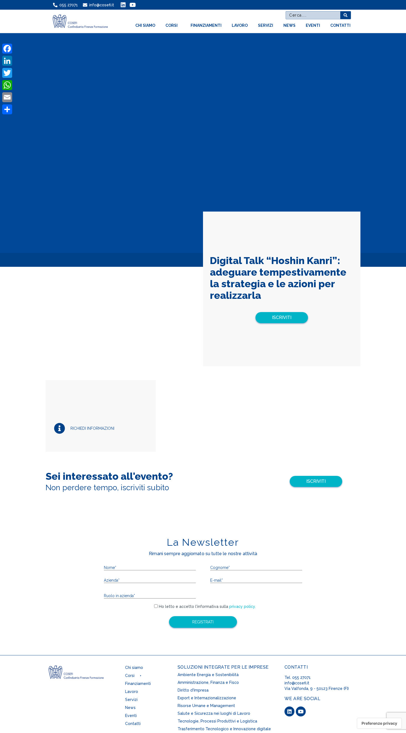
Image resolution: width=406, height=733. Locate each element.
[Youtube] (301, 711)
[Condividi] (7, 109)
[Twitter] (7, 73)
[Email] (7, 97)
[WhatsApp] (7, 85)
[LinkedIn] (7, 61)
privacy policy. (242, 606)
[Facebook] (7, 49)
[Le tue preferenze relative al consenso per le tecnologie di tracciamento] (379, 723)
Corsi (171, 25)
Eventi (313, 25)
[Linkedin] (289, 711)
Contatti (340, 25)
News (289, 25)
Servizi (265, 25)
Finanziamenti (206, 25)
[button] (281, 317)
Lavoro (240, 25)
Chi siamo (145, 25)
